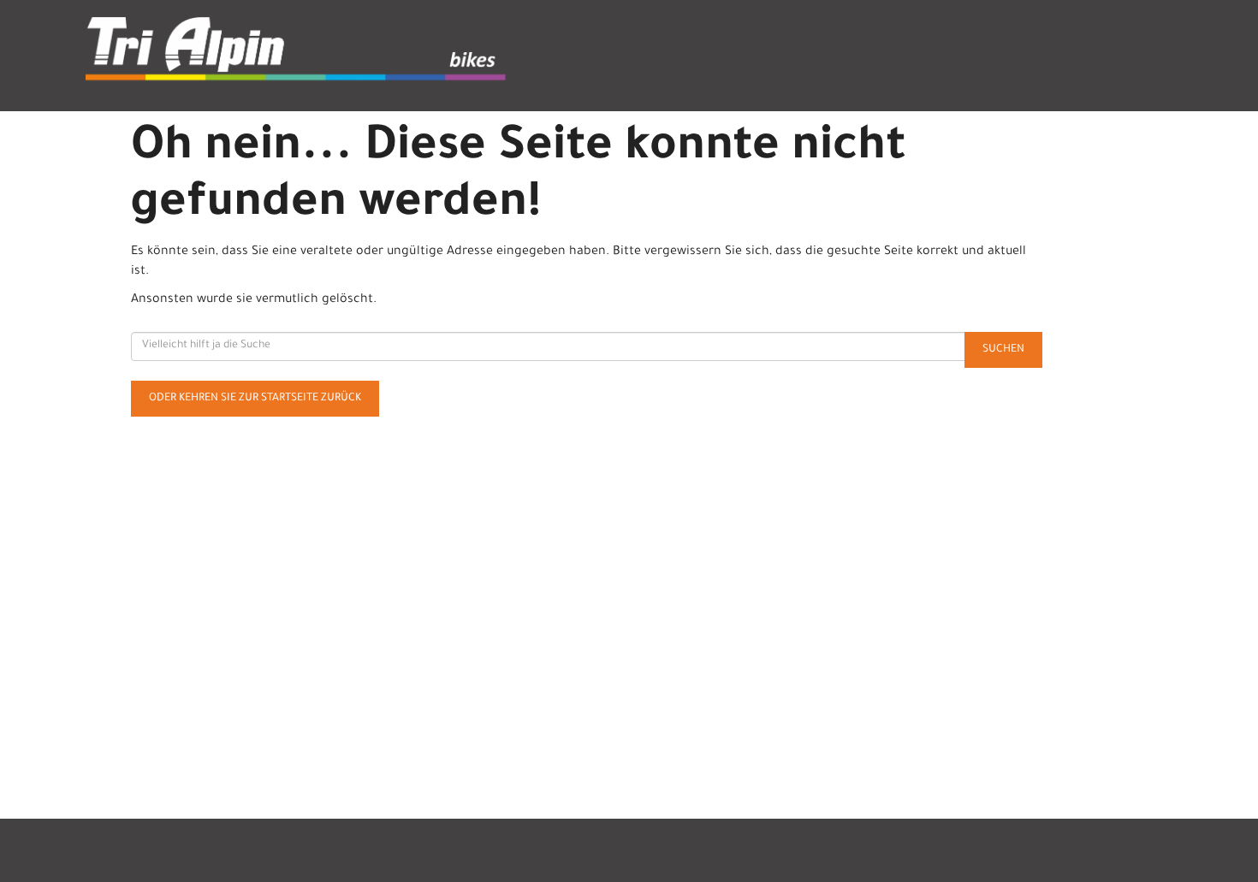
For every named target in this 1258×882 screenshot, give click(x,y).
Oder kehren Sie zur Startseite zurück (255, 399)
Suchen (1003, 350)
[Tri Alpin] (305, 51)
